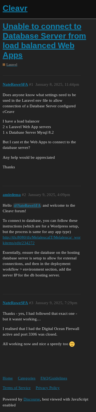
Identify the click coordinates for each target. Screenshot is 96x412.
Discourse (31, 399)
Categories (26, 378)
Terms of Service (17, 388)
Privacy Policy (48, 388)
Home (8, 378)
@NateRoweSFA (27, 205)
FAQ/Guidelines (54, 378)
